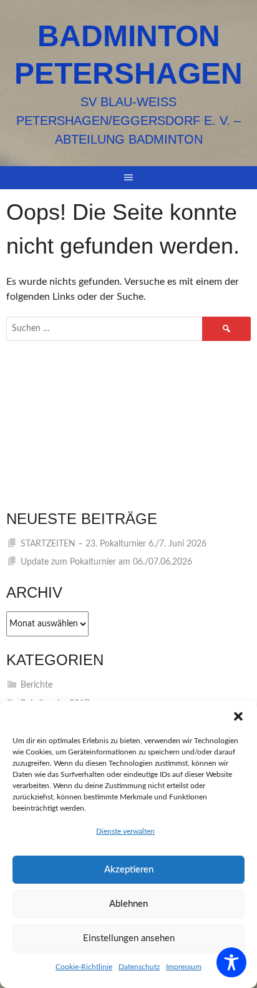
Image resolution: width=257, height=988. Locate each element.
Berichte (36, 685)
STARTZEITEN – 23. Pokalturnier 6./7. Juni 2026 (113, 544)
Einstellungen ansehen (129, 938)
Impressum (183, 967)
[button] (238, 716)
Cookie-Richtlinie (84, 967)
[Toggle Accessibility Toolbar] (231, 962)
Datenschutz (139, 967)
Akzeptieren (128, 869)
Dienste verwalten (125, 831)
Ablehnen (128, 904)
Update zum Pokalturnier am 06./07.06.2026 (106, 562)
